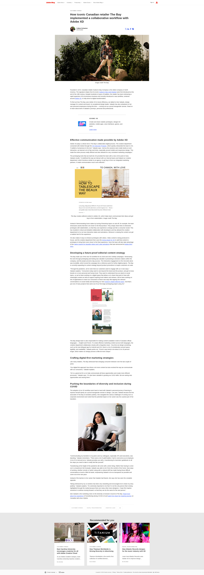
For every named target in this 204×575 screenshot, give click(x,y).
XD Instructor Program (99, 146)
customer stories (62, 546)
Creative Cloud (110, 507)
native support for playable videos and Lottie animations (91, 244)
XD (120, 507)
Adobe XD (78, 98)
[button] (51, 572)
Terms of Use (119, 572)
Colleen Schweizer (82, 28)
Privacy (114, 572)
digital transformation (129, 546)
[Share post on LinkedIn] (128, 29)
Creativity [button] (69, 2)
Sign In (152, 2)
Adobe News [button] (60, 2)
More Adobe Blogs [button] (98, 2)
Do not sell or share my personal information (142, 572)
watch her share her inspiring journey (119, 496)
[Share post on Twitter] (126, 29)
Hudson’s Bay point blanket (108, 92)
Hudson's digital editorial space (114, 282)
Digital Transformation (94, 507)
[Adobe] (157, 2)
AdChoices (157, 572)
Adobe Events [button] (86, 2)
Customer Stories (76, 10)
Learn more (93, 129)
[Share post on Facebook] (130, 29)
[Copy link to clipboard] (133, 29)
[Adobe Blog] (51, 2)
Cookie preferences (128, 572)
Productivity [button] (77, 2)
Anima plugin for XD (108, 240)
